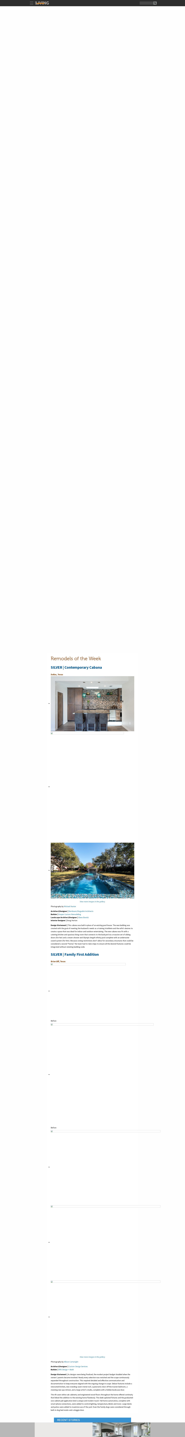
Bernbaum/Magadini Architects (81, 911)
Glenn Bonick (83, 917)
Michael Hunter (70, 906)
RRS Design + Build (66, 1369)
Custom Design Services (78, 1366)
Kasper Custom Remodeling (69, 914)
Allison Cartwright (71, 1361)
